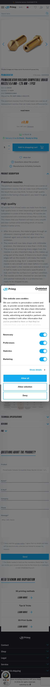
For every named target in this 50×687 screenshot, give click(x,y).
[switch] (43, 343)
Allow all (25, 378)
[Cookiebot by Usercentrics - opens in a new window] (35, 289)
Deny (25, 395)
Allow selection (25, 387)
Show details (36, 370)
